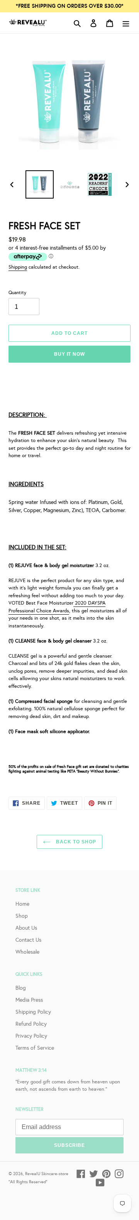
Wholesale (27, 951)
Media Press (29, 999)
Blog (20, 987)
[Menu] (126, 23)
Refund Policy (31, 1023)
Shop (21, 915)
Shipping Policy (33, 1011)
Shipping (17, 267)
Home (22, 903)
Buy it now (69, 354)
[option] (39, 184)
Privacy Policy (31, 1035)
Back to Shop (75, 842)
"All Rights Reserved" (27, 1181)
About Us (26, 927)
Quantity (17, 292)
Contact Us (28, 939)
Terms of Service (34, 1047)
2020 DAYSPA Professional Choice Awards (56, 607)
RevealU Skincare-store (46, 1173)
